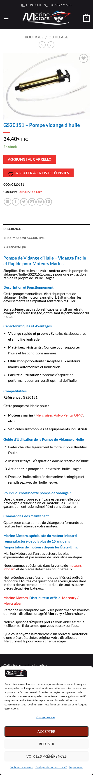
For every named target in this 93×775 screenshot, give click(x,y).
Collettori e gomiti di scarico (25, 665)
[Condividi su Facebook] (15, 202)
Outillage (58, 37)
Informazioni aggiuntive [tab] (24, 238)
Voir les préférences (46, 756)
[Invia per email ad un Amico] (32, 202)
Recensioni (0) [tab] (14, 247)
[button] (6, 18)
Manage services (45, 717)
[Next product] (42, 44)
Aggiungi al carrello (30, 159)
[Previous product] (50, 44)
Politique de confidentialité (51, 767)
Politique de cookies (21, 767)
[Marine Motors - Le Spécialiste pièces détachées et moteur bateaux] (46, 18)
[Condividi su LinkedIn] (48, 202)
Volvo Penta (63, 415)
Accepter (46, 731)
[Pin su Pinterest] (40, 202)
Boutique (34, 37)
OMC (78, 415)
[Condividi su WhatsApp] (7, 202)
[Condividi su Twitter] (24, 202)
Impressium (76, 767)
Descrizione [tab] (13, 229)
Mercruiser (43, 415)
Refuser (46, 744)
